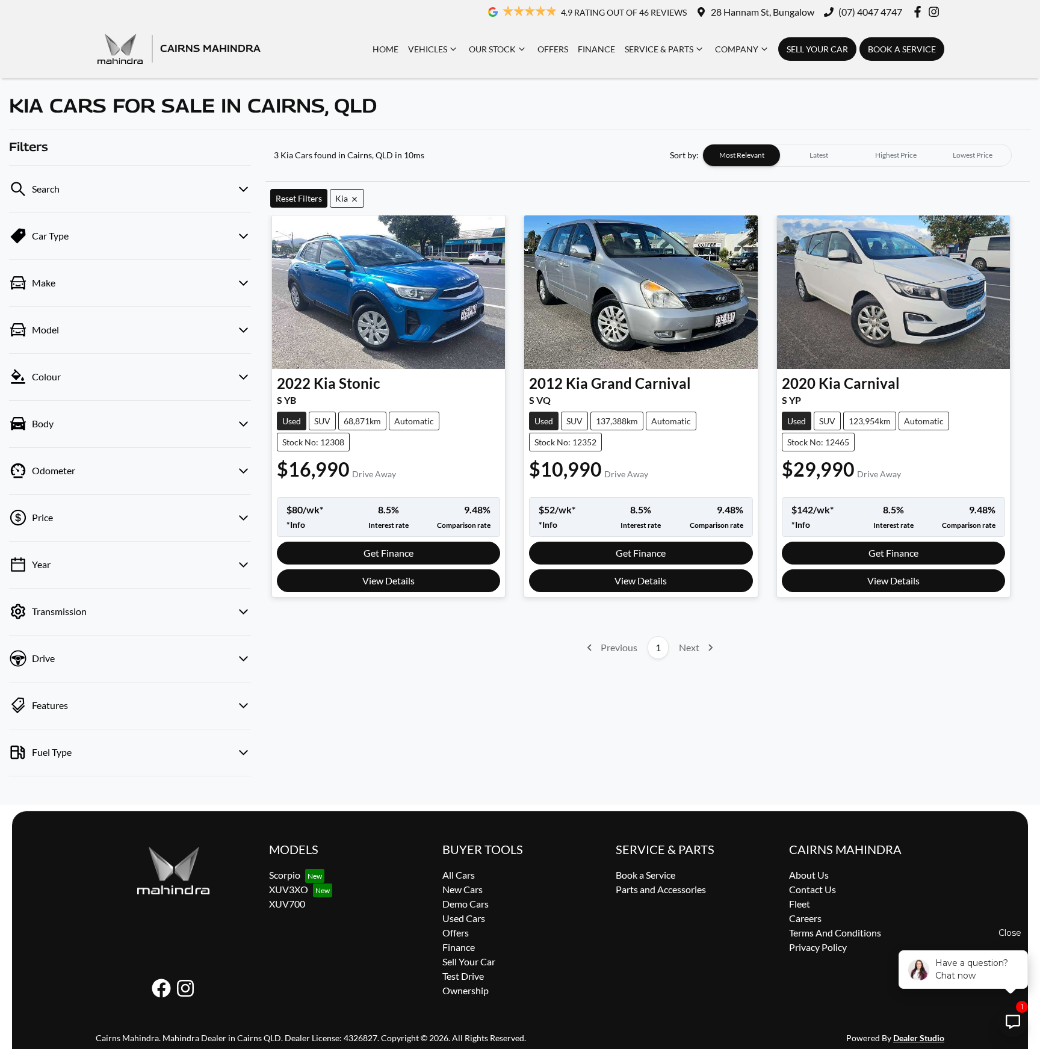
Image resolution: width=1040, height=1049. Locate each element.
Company (736, 49)
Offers (552, 49)
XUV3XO (288, 889)
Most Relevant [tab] (741, 154)
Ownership (465, 990)
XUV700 (287, 903)
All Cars (458, 874)
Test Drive (463, 976)
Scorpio (284, 874)
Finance (596, 49)
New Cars (462, 889)
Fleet (799, 903)
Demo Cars (465, 903)
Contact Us (812, 889)
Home (385, 49)
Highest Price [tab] (896, 154)
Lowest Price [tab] (972, 154)
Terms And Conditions (835, 932)
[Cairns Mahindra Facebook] (920, 11)
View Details (388, 580)
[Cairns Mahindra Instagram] (936, 11)
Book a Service (902, 49)
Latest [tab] (818, 154)
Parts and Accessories (661, 889)
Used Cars (463, 918)
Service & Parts (659, 49)
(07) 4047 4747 (870, 11)
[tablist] (857, 155)
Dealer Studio (918, 1038)
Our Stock (492, 49)
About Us (809, 874)
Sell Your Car (817, 49)
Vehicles (427, 49)
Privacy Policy (818, 947)
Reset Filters (299, 198)
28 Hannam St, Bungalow (762, 11)
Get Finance (388, 553)
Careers (805, 918)
